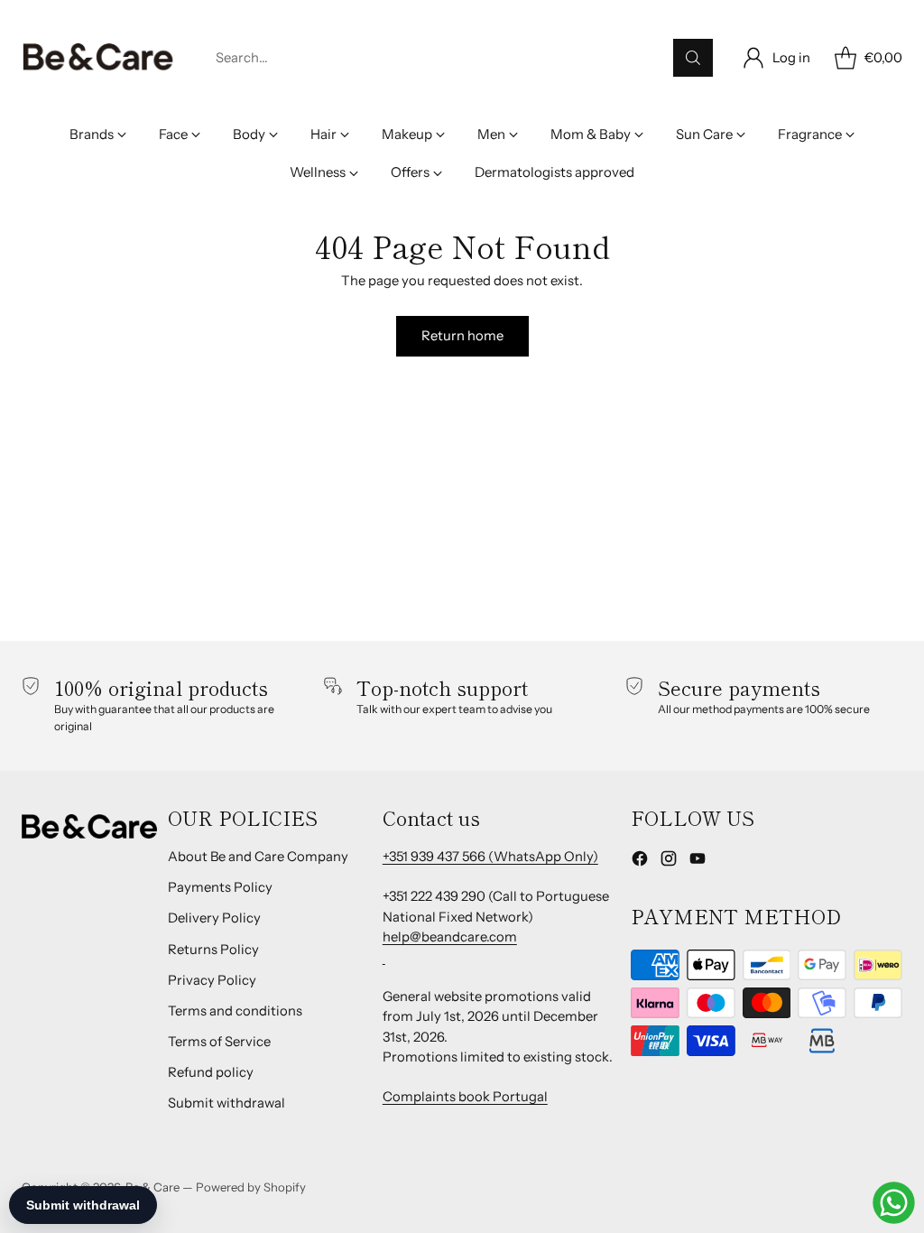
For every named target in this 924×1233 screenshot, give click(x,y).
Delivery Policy (214, 918)
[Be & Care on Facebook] (640, 861)
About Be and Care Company (258, 856)
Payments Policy (220, 887)
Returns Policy (213, 949)
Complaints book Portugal (465, 1097)
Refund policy (211, 1072)
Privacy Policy (212, 980)
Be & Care (152, 1187)
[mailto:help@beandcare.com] (384, 957)
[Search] (693, 58)
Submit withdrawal (226, 1103)
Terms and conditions (235, 1011)
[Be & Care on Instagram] (668, 861)
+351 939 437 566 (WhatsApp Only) (490, 856)
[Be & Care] (98, 57)
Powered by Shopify (251, 1187)
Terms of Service (219, 1042)
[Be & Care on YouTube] (697, 861)
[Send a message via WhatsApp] (894, 1203)
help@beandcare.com (450, 937)
